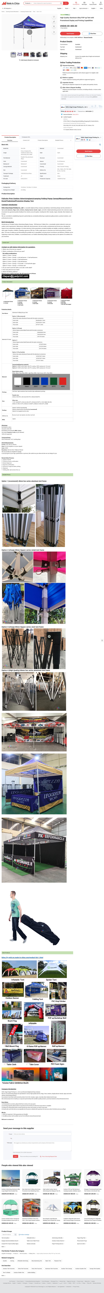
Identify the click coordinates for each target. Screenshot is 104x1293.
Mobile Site (87, 1281)
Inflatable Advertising (22, 1261)
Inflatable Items (31, 1238)
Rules (101, 8)
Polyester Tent (57, 1261)
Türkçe (83, 1283)
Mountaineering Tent (37, 1261)
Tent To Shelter (6, 1272)
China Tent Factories (23, 1268)
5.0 (82, 140)
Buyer (66, 8)
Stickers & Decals (31, 1243)
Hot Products (12, 1281)
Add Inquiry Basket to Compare (30, 60)
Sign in (100, 4)
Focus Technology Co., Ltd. (41, 1286)
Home (3, 11)
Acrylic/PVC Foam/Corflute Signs (10, 1243)
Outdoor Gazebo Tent (80, 1268)
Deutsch (49, 1283)
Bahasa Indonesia (97, 1283)
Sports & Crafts (81, 1243)
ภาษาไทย (78, 1283)
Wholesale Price (54, 1281)
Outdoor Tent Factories (9, 1268)
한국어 (65, 1283)
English (14, 1283)
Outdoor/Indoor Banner (58, 1241)
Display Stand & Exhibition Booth (10, 1241)
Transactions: (85, 111)
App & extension (83, 8)
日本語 (69, 1283)
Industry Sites (62, 1281)
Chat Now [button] (93, 33)
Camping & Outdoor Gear (25, 11)
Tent (34, 11)
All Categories (7, 8)
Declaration (68, 1286)
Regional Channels (71, 1281)
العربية (60, 1283)
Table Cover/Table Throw (33, 1241)
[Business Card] (100, 144)
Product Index (80, 1281)
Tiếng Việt (89, 1283)
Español (19, 1283)
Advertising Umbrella (57, 1238)
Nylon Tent (48, 1261)
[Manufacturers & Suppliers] (10, 3)
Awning (12, 1261)
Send (15, 1156)
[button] (68, 140)
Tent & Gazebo (5, 1238)
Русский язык (37, 1283)
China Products (20, 1281)
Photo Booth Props (82, 1241)
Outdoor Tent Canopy (66, 1268)
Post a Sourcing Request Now (48, 1156)
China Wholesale (45, 1281)
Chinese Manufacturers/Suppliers (32, 1281)
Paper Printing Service (57, 1243)
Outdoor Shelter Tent (19, 1272)
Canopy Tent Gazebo (95, 1268)
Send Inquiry (70, 33)
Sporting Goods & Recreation (12, 11)
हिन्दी (74, 1283)
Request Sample (88, 37)
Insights (93, 1281)
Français (31, 1283)
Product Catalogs (24, 1234)
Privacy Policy (76, 1286)
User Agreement (61, 1286)
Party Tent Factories (37, 1268)
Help (74, 8)
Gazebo (5, 1261)
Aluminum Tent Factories (51, 1268)
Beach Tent (39, 11)
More (3, 1275)
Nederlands (55, 1283)
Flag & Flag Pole (81, 1238)
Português (25, 1283)
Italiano (44, 1283)
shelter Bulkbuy (31, 1272)
